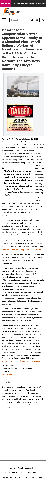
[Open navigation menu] (4, 20)
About (12, 468)
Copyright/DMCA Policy (12, 477)
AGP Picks (5, 3)
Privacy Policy (29, 477)
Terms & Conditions (33, 473)
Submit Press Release (14, 473)
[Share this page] (42, 20)
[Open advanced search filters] (36, 19)
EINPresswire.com (10, 142)
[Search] (31, 19)
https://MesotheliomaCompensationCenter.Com (21, 250)
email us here (7, 375)
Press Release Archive (27, 468)
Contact (40, 477)
